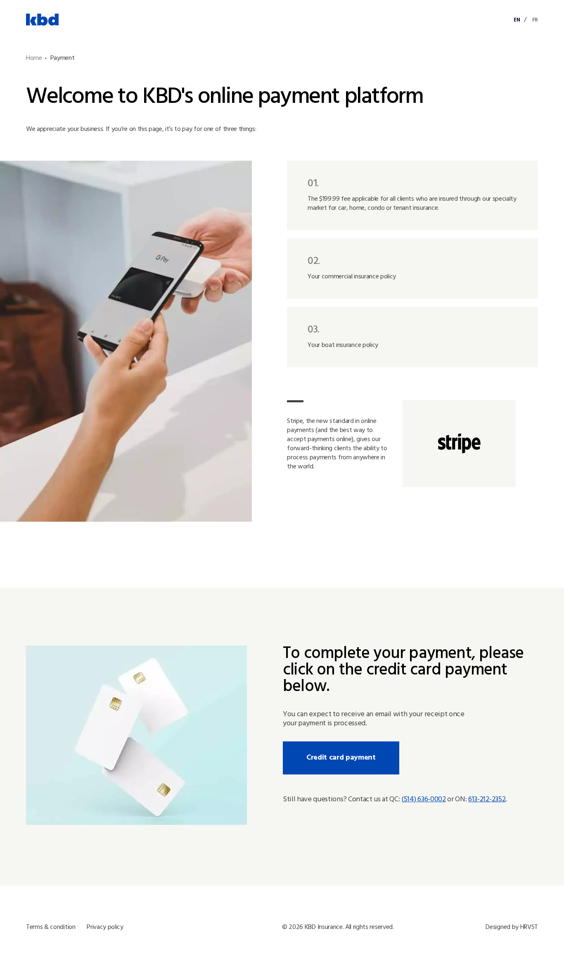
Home (34, 58)
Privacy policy (105, 927)
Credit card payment (341, 758)
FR (535, 20)
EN (517, 20)
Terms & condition (51, 927)
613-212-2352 (486, 799)
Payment (62, 58)
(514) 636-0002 (423, 799)
